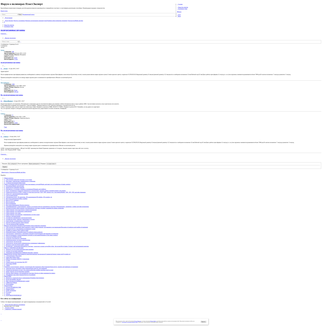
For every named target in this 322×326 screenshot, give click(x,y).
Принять (203, 321)
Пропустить (4, 11)
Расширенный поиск (28, 14)
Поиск (20, 14)
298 (13, 51)
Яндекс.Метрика (137, 321)
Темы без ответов (9, 25)
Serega (2, 50)
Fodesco (3, 113)
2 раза (16, 122)
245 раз (16, 91)
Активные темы (8, 26)
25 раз (15, 90)
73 (12, 115)
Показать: (5, 163)
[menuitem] (182, 7)
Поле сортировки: (23, 163)
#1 (1, 68)
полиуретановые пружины (13, 30)
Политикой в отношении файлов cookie (130, 322)
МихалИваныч (5, 82)
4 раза (15, 57)
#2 (1, 101)
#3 (1, 136)
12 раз (16, 59)
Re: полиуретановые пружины (12, 95)
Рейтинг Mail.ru (153, 321)
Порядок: (43, 163)
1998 (13, 84)
